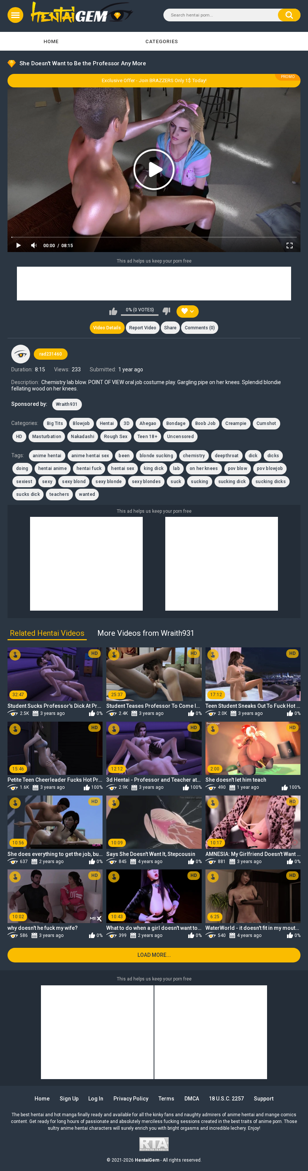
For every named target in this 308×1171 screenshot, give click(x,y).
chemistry (194, 455)
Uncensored (180, 436)
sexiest (24, 481)
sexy (47, 481)
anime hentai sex (90, 455)
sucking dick (232, 481)
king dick (153, 468)
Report (142, 327)
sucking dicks (270, 481)
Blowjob (81, 423)
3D (127, 423)
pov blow (237, 468)
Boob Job (205, 423)
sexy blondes (146, 481)
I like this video (113, 311)
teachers (59, 494)
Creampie (235, 423)
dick (253, 455)
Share (170, 327)
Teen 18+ (147, 436)
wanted (87, 494)
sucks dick (28, 494)
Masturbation (47, 436)
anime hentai (47, 455)
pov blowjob (270, 468)
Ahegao (148, 423)
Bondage (176, 423)
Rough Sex (116, 436)
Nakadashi (82, 436)
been (124, 455)
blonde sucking (156, 455)
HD (19, 436)
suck (176, 481)
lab (176, 468)
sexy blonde (108, 481)
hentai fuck (89, 468)
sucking (199, 481)
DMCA (191, 1099)
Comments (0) (200, 327)
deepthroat (227, 455)
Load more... (154, 955)
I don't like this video (166, 311)
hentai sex (122, 468)
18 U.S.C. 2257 (226, 1099)
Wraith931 (67, 404)
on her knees (204, 468)
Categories (161, 41)
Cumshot (266, 423)
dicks (273, 455)
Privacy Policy (130, 1099)
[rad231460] (20, 354)
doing (22, 468)
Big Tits (55, 423)
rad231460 (50, 354)
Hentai (107, 423)
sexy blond (74, 481)
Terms (166, 1099)
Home (51, 41)
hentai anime (52, 468)
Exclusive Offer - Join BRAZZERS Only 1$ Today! (154, 80)
